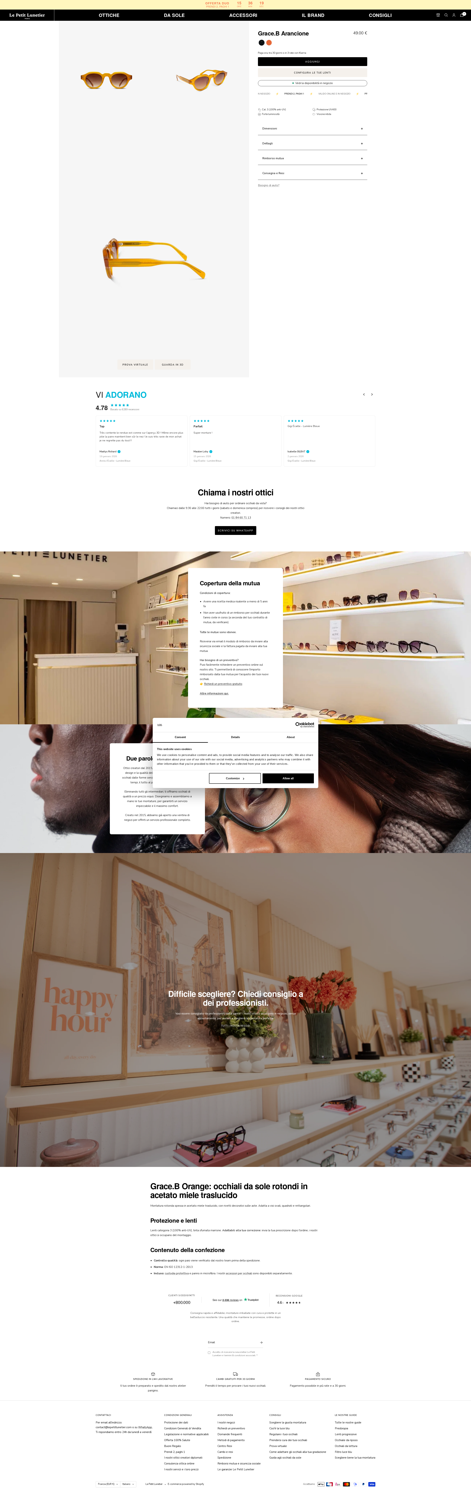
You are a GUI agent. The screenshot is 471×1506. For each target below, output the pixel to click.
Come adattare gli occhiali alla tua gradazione (297, 1452)
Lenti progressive (346, 1434)
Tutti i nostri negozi (235, 1025)
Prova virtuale (135, 364)
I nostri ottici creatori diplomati (183, 1457)
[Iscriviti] (260, 1342)
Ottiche (109, 15)
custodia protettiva (177, 1273)
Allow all (288, 778)
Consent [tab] (180, 737)
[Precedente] (364, 394)
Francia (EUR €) (106, 1484)
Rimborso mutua (273, 158)
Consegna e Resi (273, 173)
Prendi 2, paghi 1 (174, 1452)
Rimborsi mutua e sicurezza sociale (239, 1463)
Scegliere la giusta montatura (287, 1422)
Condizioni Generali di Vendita (182, 1428)
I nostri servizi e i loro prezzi (181, 1469)
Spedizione (224, 1457)
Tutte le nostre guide (348, 1422)
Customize (233, 778)
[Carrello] (462, 15)
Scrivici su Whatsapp (235, 530)
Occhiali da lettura (346, 1446)
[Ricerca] (446, 15)
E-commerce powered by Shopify (186, 1484)
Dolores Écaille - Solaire (205, 460)
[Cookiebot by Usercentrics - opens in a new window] (298, 725)
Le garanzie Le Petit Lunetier (235, 1469)
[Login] (454, 15)
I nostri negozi (226, 1422)
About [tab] (291, 737)
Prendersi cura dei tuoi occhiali (288, 1440)
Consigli (380, 15)
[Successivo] (372, 394)
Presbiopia (341, 1428)
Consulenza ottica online (179, 1463)
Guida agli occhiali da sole (285, 1457)
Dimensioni (269, 128)
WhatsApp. (145, 1427)
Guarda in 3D (173, 364)
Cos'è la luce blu (279, 1428)
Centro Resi (224, 1446)
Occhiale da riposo (346, 1440)
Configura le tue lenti (312, 72)
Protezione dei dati (176, 1422)
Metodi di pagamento (231, 1440)
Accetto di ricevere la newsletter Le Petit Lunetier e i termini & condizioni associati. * (235, 1354)
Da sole (174, 15)
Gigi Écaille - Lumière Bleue (113, 460)
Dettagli (267, 143)
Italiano (126, 1484)
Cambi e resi (225, 1452)
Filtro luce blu (343, 1452)
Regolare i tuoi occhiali (283, 1434)
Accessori (243, 15)
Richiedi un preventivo (231, 1428)
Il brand (313, 15)
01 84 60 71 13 (241, 517)
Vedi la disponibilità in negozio (314, 83)
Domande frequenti (229, 1434)
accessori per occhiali (239, 1273)
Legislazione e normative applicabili (186, 1434)
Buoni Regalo (172, 1446)
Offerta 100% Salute (177, 1440)
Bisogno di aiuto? (268, 185)
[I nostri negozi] (438, 15)
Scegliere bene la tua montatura (355, 1457)
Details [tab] (235, 737)
